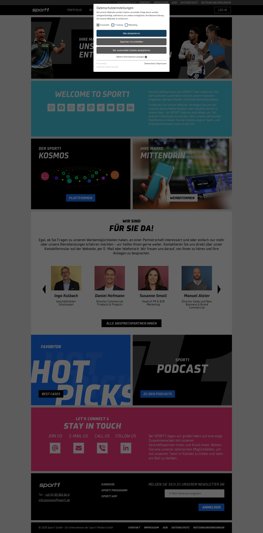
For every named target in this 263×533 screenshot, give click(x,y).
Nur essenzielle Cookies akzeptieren (131, 50)
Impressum (162, 63)
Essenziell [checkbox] (104, 25)
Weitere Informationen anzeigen (130, 57)
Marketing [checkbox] (133, 25)
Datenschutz (149, 63)
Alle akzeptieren (131, 33)
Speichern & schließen (131, 41)
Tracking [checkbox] (119, 25)
